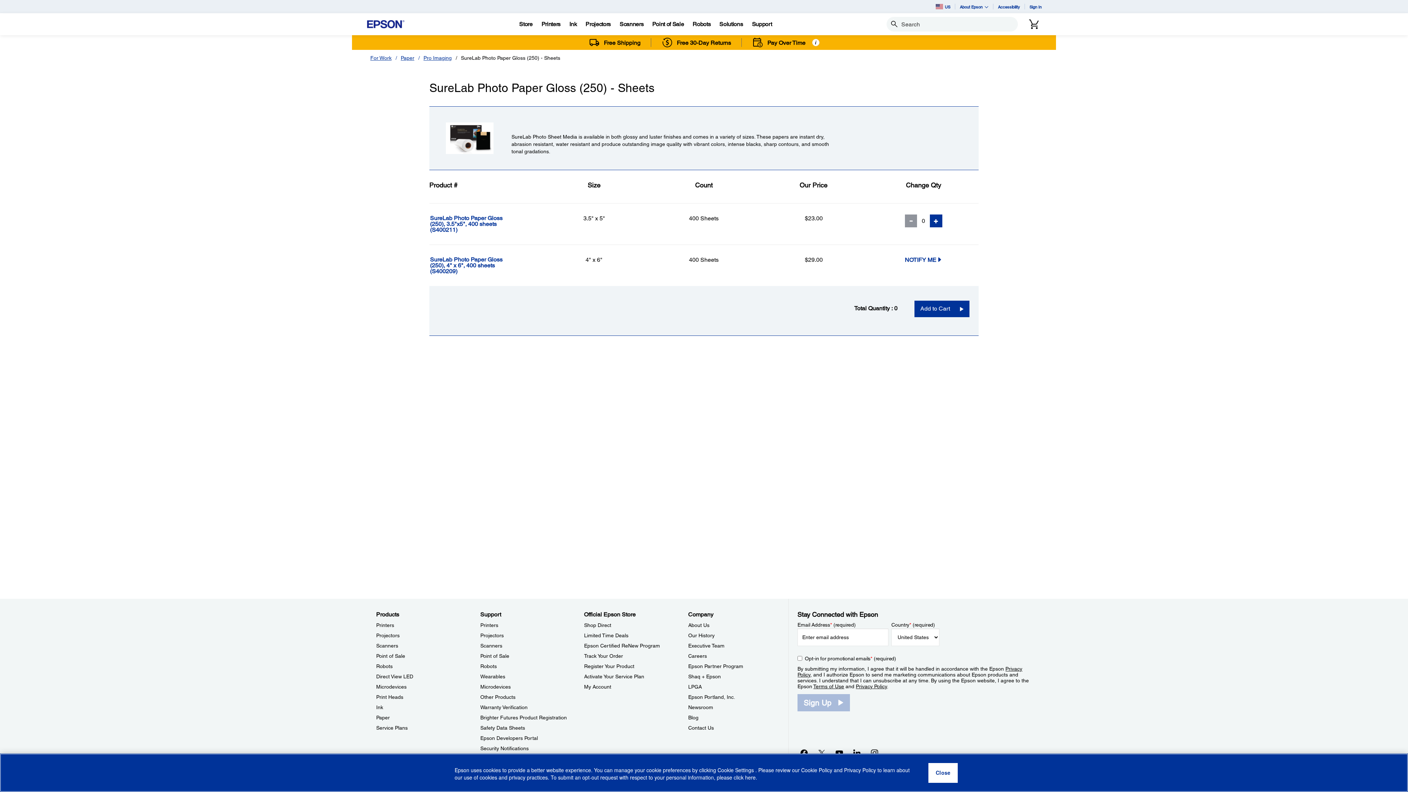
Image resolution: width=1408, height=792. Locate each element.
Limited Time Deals (606, 635)
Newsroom (700, 707)
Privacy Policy (871, 686)
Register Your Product (609, 666)
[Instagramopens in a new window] (874, 752)
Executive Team (706, 646)
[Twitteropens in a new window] (821, 752)
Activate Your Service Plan (614, 676)
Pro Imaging (437, 58)
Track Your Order (603, 656)
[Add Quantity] (936, 220)
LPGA (695, 687)
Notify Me (920, 259)
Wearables (492, 676)
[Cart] (1034, 24)
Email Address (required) (827, 625)
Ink (379, 707)
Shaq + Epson (704, 676)
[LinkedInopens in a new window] (856, 752)
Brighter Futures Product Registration (523, 717)
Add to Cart (935, 308)
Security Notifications (504, 748)
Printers (385, 625)
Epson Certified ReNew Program (622, 646)
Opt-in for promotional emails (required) (850, 658)
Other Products (498, 697)
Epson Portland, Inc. (711, 697)
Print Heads (389, 697)
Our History (701, 635)
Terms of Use (828, 686)
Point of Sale (390, 656)
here (750, 777)
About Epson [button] (971, 6)
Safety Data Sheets (502, 728)
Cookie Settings (736, 770)
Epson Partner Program (715, 666)
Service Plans (392, 728)
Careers (697, 656)
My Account (597, 687)
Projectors (388, 635)
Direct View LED (394, 676)
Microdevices (391, 687)
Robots (384, 666)
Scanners (387, 646)
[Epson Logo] (386, 24)
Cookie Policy (816, 770)
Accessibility (1009, 6)
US (947, 6)
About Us (699, 625)
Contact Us (701, 728)
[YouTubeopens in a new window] (839, 752)
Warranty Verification (504, 707)
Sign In (1036, 6)
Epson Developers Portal (509, 738)
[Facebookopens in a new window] (804, 752)
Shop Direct (597, 625)
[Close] (943, 773)
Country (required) (913, 625)
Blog (693, 717)
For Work (381, 58)
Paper (407, 58)
